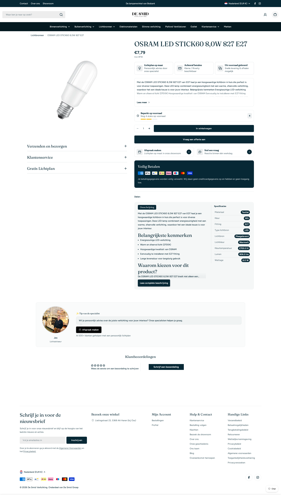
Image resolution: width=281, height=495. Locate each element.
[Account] (265, 14)
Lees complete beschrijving (154, 283)
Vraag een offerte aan (194, 139)
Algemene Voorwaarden (70, 448)
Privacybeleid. (29, 451)
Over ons (35, 3)
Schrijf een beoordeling (166, 367)
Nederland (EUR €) (238, 3)
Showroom (48, 3)
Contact (24, 3)
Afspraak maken (90, 329)
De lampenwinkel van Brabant (140, 3)
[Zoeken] (61, 14)
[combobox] (33, 14)
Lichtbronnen (37, 35)
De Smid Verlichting (37, 487)
